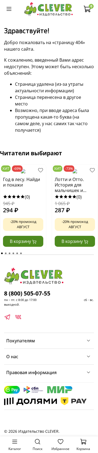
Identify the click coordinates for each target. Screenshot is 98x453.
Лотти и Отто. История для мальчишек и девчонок (69, 185)
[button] (2, 253)
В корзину (21, 241)
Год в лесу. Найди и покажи (21, 182)
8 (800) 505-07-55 (27, 293)
